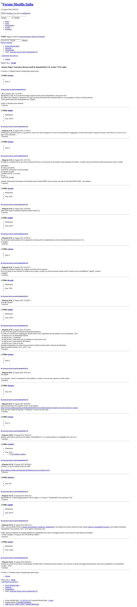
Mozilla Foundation (24, 602)
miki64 (10, 110)
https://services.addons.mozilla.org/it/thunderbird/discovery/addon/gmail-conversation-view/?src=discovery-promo (39, 408)
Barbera (11, 385)
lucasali (10, 188)
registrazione (26, 13)
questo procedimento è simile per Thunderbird (38, 527)
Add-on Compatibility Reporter (98, 527)
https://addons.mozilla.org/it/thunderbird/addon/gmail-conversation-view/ (25, 470)
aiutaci (9, 36)
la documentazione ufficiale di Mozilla (31, 36)
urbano (10, 75)
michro (10, 542)
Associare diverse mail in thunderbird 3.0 (13, 89)
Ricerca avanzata (6, 42)
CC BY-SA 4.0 (25, 600)
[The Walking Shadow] (17, 454)
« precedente (5, 56)
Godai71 (11, 444)
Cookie (50, 600)
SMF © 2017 (20, 604)
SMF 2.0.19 (9, 604)
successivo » (14, 56)
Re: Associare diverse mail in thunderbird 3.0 (14, 126)
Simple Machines (32, 604)
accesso (10, 13)
